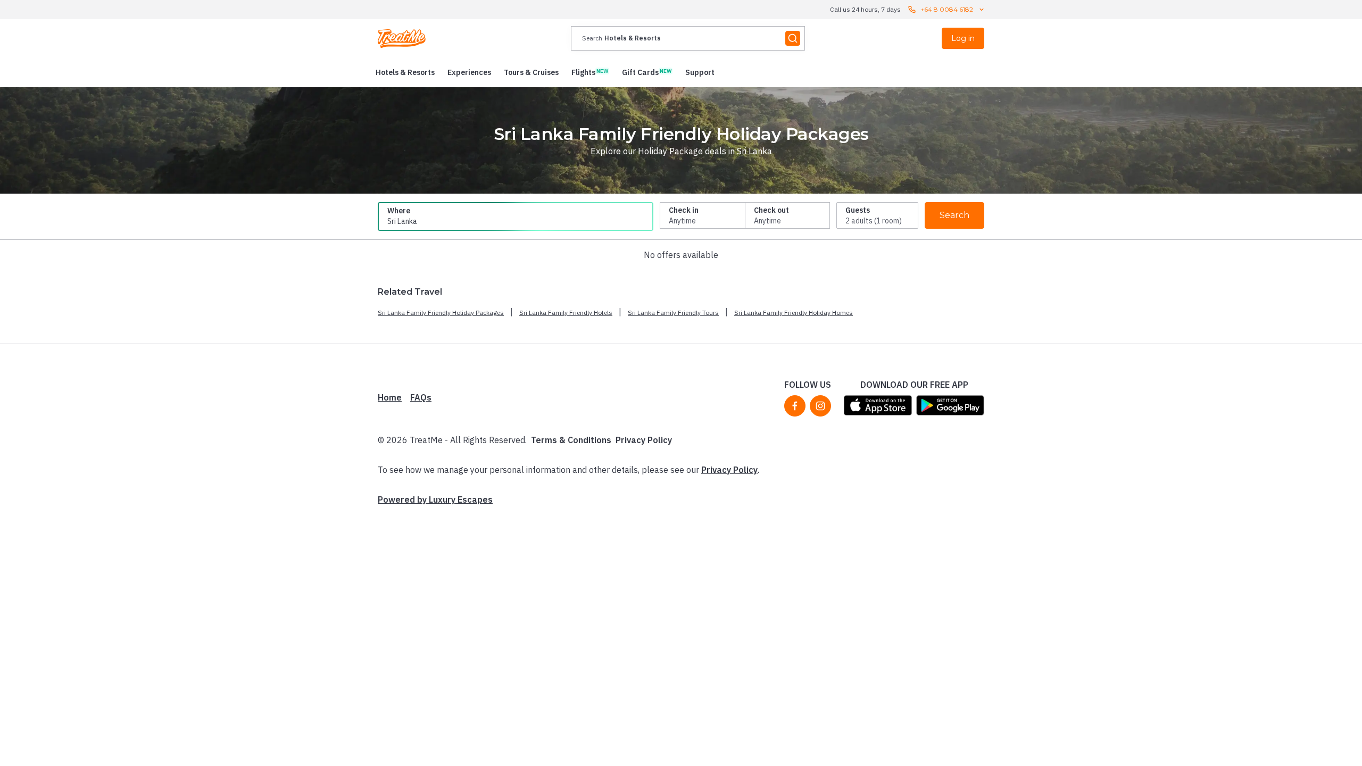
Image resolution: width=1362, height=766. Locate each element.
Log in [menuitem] (963, 38)
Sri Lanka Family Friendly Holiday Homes (793, 313)
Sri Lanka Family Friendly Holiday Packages (441, 313)
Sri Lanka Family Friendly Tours (673, 313)
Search (954, 215)
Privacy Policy (644, 440)
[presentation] (687, 38)
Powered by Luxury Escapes (435, 499)
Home (390, 397)
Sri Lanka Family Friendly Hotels (565, 313)
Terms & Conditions (571, 440)
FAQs (420, 397)
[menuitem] (405, 72)
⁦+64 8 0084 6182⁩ (946, 9)
